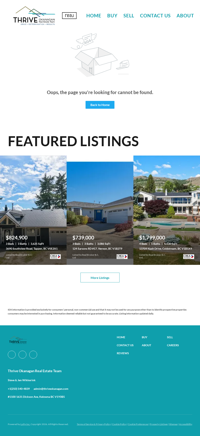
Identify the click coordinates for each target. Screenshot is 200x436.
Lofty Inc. (25, 424)
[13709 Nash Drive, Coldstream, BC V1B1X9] (166, 210)
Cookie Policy (119, 424)
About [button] (185, 15)
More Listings (100, 277)
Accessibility (185, 424)
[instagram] (22, 355)
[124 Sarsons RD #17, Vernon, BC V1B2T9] (100, 210)
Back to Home (100, 105)
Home (93, 15)
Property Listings (159, 424)
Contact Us (155, 15)
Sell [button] (128, 15)
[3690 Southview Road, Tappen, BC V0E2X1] (33, 210)
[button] (34, 15)
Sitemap (173, 424)
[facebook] (12, 355)
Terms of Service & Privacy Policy (94, 424)
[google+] (33, 355)
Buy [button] (112, 15)
